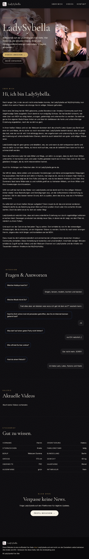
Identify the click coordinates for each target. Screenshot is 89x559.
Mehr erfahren (13, 61)
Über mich (57, 4)
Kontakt (81, 4)
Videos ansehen (15, 55)
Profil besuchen (44, 513)
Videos (70, 4)
